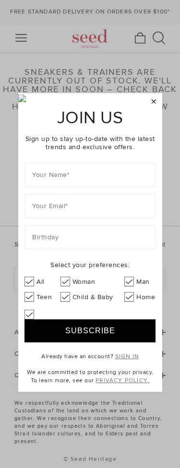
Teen (44, 297)
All (40, 282)
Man (143, 282)
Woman (84, 282)
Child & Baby (92, 297)
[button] (153, 102)
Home (145, 297)
